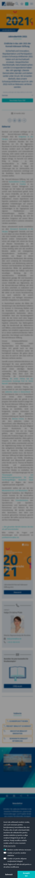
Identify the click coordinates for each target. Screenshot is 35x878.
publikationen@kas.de (10, 537)
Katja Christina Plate (13, 612)
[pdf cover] (17, 561)
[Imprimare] (15, 120)
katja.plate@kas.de (14, 639)
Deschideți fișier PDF (17, 100)
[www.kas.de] (8, 4)
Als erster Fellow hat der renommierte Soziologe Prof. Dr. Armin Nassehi (17, 381)
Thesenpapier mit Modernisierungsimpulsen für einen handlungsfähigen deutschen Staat (17, 477)
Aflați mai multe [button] (9, 846)
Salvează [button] (9, 874)
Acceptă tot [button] (26, 874)
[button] (2, 751)
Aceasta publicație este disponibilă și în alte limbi (17, 92)
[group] (18, 766)
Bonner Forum (18, 419)
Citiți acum (17, 686)
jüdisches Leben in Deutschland (17, 392)
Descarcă (17, 592)
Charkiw (23, 184)
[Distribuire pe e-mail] (19, 120)
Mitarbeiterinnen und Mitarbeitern (15, 490)
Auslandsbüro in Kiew (17, 181)
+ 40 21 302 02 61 (13, 642)
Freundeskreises (22, 500)
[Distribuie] (24, 120)
